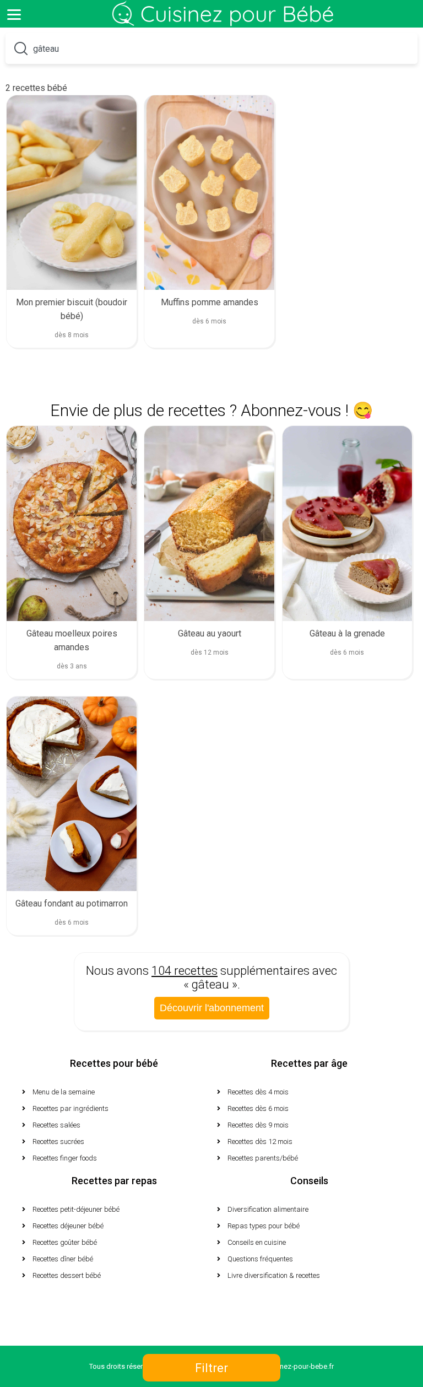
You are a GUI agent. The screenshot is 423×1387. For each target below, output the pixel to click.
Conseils (309, 1180)
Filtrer (211, 1368)
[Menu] (14, 14)
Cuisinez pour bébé (225, 22)
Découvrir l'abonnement (212, 1007)
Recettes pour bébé (114, 1063)
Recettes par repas (114, 1180)
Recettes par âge (309, 1063)
